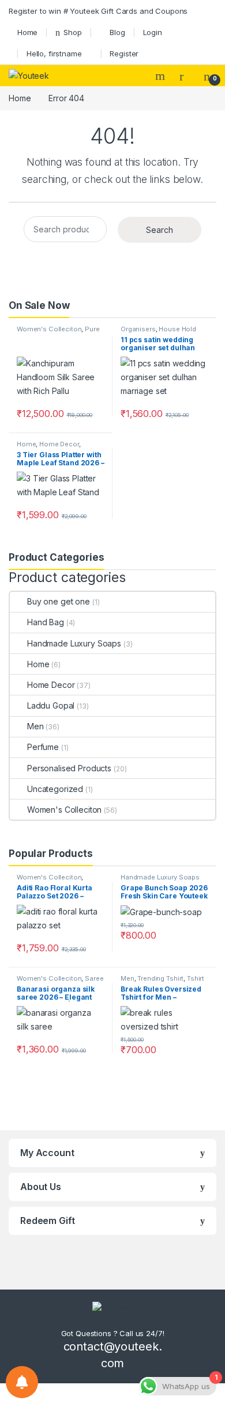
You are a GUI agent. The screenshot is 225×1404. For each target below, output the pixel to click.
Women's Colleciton (49, 329)
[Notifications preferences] (22, 1382)
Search (161, 76)
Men (35, 726)
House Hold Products (158, 332)
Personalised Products (69, 768)
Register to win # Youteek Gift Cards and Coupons (98, 11)
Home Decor (59, 444)
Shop (72, 32)
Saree (94, 978)
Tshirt (195, 978)
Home (27, 32)
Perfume (43, 747)
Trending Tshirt (160, 978)
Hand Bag (45, 622)
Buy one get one (58, 601)
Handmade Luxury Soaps (74, 643)
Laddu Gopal (50, 705)
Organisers (138, 329)
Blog (117, 32)
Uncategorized (55, 789)
